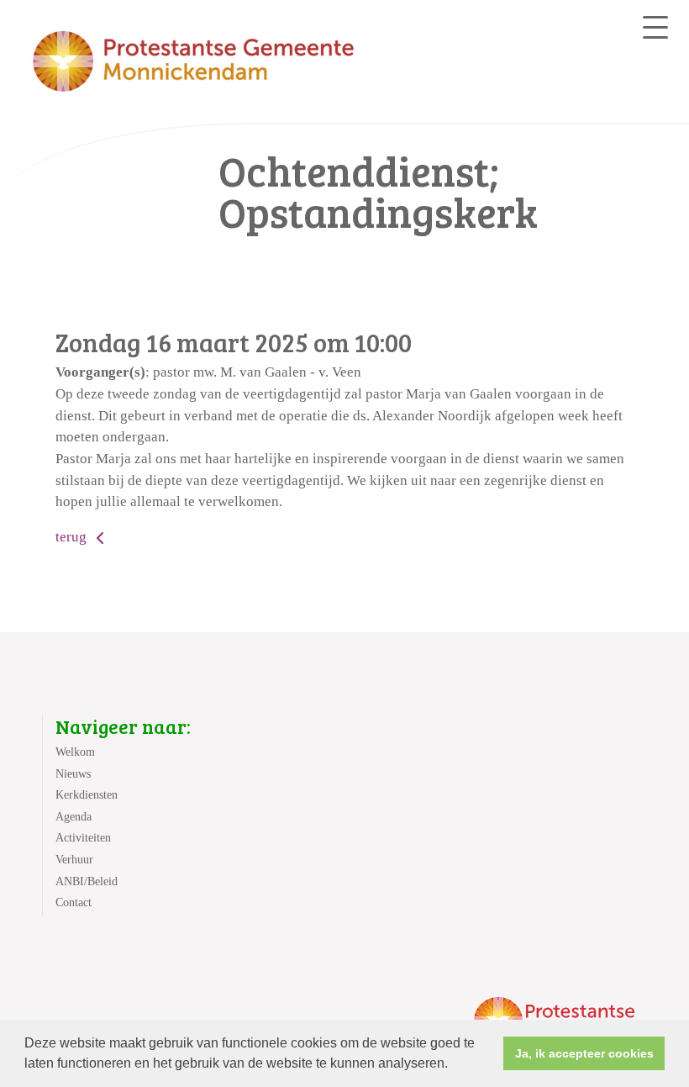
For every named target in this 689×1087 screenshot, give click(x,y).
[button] (453, 1065)
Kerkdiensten (86, 795)
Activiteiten (83, 837)
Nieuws (73, 774)
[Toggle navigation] (655, 27)
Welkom (75, 752)
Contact (73, 902)
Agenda (73, 816)
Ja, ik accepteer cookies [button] (584, 1053)
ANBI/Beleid (86, 881)
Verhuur (74, 859)
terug (72, 537)
